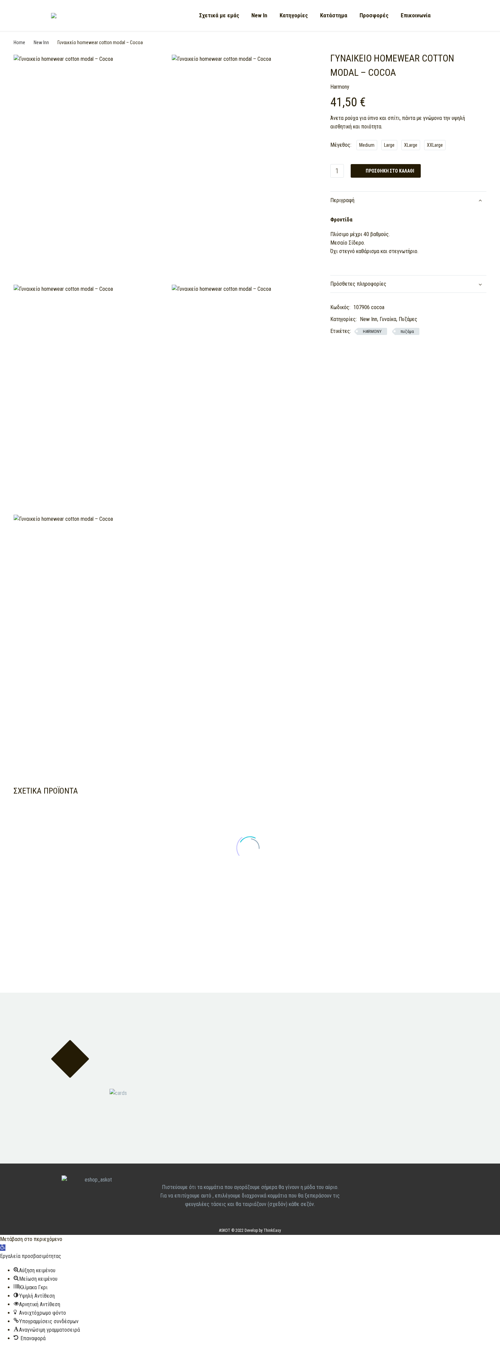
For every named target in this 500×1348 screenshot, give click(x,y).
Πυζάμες (408, 319)
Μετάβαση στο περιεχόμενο (31, 1239)
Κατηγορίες (294, 15)
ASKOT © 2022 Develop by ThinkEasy (250, 1230)
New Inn (41, 42)
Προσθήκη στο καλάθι (385, 170)
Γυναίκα (388, 319)
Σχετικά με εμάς (219, 15)
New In (259, 15)
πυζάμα (407, 331)
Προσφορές (374, 15)
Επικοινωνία (416, 15)
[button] (2, 1247)
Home (19, 42)
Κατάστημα (333, 15)
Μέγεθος (340, 145)
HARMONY (372, 331)
